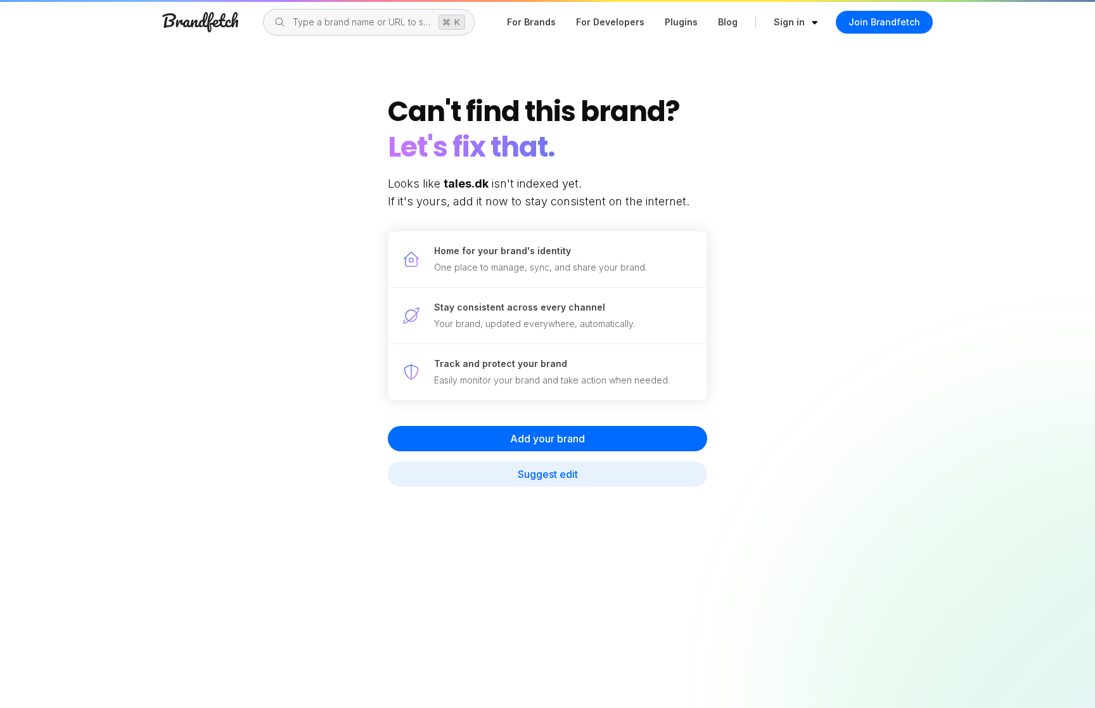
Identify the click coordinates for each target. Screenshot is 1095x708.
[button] (796, 22)
